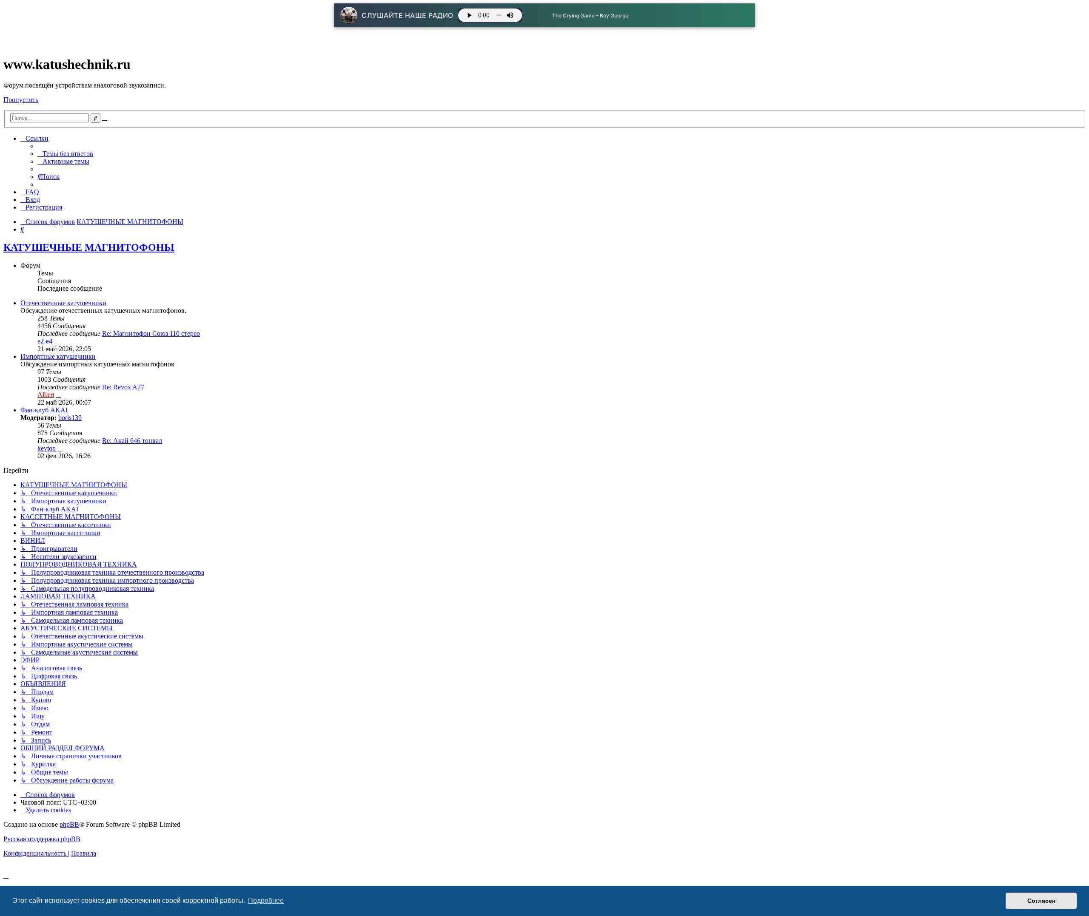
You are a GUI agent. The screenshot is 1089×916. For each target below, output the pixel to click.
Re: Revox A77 (123, 387)
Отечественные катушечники (63, 302)
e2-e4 (44, 341)
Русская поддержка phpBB (41, 838)
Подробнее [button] (266, 900)
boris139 (70, 417)
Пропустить (20, 99)
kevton (46, 448)
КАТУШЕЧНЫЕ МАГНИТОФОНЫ (88, 247)
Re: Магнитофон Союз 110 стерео (151, 333)
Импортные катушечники (58, 356)
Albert (45, 394)
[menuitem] (65, 153)
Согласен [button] (1041, 900)
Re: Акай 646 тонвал (132, 440)
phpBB (69, 824)
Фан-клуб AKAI (44, 410)
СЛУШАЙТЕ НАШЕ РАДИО (407, 15)
